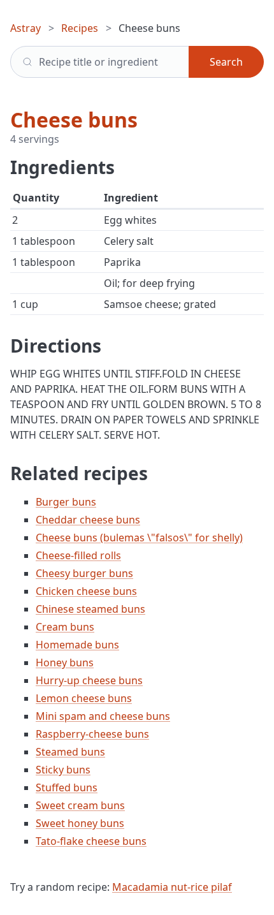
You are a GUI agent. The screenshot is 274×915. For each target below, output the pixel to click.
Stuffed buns (66, 787)
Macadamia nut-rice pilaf (172, 887)
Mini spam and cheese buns (103, 716)
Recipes (79, 28)
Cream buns (65, 627)
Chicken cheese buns (86, 591)
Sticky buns (63, 770)
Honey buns (65, 662)
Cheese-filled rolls (78, 555)
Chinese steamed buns (90, 609)
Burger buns (66, 502)
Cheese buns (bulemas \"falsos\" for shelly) (139, 538)
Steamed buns (70, 752)
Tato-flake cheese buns (91, 841)
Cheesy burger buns (84, 573)
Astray (25, 28)
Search (226, 62)
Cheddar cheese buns (88, 520)
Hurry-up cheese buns (89, 680)
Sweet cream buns (80, 805)
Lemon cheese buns (84, 698)
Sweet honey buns (80, 823)
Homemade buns (77, 645)
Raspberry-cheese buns (92, 734)
